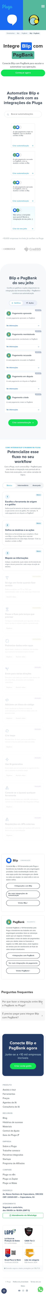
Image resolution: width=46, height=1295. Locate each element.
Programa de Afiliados (14, 1163)
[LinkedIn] (27, 1291)
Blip (18, 33)
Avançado (37, 485)
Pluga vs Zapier (10, 1179)
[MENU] (43, 7)
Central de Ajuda (11, 1131)
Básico (9, 485)
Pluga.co (7, 7)
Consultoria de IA (11, 1107)
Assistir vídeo (11, 597)
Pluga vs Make (10, 1183)
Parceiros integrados (13, 1155)
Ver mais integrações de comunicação (18, 894)
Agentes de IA (10, 1102)
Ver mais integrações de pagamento (23, 963)
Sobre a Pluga (10, 1146)
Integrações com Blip (23, 886)
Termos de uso (36, 1282)
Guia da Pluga (10, 1135)
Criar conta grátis (22, 1066)
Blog (5, 1118)
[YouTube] (19, 1291)
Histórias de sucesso (13, 1122)
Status (23, 1286)
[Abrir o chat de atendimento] (4, 1291)
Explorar (9, 628)
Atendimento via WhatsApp (24, 1215)
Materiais (7, 1126)
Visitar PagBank (22, 971)
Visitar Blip (22, 903)
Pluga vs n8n (9, 1175)
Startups (7, 1159)
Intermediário (23, 485)
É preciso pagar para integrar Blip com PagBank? (20, 1015)
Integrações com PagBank (23, 955)
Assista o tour (9, 1090)
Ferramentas (11, 33)
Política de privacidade (20, 1282)
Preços (6, 1098)
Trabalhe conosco (11, 1151)
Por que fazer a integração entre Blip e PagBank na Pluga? (22, 1003)
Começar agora (23, 73)
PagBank (24, 33)
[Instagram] (23, 1291)
